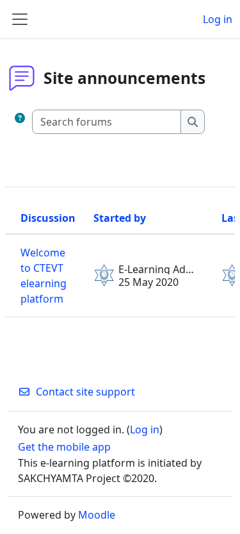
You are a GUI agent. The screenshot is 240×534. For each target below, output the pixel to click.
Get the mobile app (64, 447)
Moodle (96, 515)
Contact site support (85, 392)
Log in (217, 19)
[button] (20, 122)
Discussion (48, 218)
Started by (119, 218)
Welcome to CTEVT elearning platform (43, 276)
